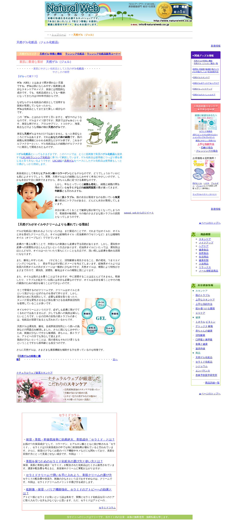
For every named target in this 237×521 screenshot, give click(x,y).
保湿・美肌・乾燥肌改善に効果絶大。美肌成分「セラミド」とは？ (70, 439)
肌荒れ (196, 69)
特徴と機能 (56, 53)
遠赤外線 (200, 348)
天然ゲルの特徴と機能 (203, 61)
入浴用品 (203, 263)
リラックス (205, 267)
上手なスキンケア (205, 299)
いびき (206, 183)
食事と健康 (202, 344)
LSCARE (57, 160)
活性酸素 (200, 335)
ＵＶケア (200, 313)
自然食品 (203, 253)
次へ (115, 359)
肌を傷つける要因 (205, 308)
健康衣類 (203, 260)
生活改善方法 (212, 72)
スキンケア (205, 239)
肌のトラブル (203, 295)
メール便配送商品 (208, 270)
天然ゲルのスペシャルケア (204, 95)
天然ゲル (44, 53)
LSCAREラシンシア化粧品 (35, 157)
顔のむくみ (197, 183)
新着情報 (216, 45)
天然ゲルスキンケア (201, 77)
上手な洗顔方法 (204, 304)
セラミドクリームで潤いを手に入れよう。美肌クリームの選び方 (69, 475)
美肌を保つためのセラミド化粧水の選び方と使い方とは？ (64, 461)
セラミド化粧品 (205, 131)
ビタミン (210, 321)
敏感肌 (208, 69)
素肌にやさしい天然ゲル (206, 141)
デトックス (202, 326)
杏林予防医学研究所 (206, 375)
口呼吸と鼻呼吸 (204, 339)
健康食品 (203, 249)
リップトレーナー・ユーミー (205, 194)
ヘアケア (203, 246)
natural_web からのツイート (139, 212)
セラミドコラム (107, 507)
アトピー (200, 186)
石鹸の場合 (207, 147)
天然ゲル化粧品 (204, 357)
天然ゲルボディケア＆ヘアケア (206, 83)
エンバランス (203, 370)
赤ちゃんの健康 (204, 330)
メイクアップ (206, 89)
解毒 (210, 326)
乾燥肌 (202, 69)
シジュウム (202, 366)
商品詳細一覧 (212, 382)
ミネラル (200, 321)
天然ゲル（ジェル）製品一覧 (206, 63)
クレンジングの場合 (207, 150)
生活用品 (203, 256)
